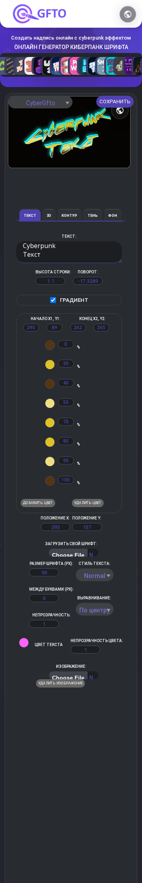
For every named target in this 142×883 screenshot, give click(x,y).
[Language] (128, 14)
